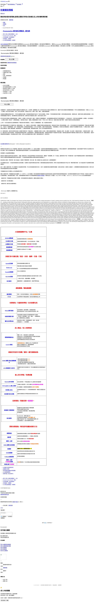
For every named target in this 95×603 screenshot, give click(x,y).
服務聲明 (59, 585)
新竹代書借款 (4, 547)
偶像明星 (11, 19)
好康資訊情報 (7, 10)
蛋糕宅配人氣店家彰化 (8, 473)
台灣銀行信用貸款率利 (8, 467)
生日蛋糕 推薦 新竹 (5, 143)
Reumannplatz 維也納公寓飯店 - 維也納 (16, 31)
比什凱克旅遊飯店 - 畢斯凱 (9, 40)
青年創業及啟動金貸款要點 (9, 470)
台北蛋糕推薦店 (6, 472)
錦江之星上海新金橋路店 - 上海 (10, 34)
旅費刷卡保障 (6, 469)
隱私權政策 (55, 585)
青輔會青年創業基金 (12, 62)
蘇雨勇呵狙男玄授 (5, 494)
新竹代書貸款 (4, 549)
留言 (17, 501)
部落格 (4, 24)
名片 (4, 25)
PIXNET (37, 585)
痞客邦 (14, 501)
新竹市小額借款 (4, 550)
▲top (2, 507)
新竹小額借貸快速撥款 (6, 544)
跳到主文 (3, 13)
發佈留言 (2, 518)
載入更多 (2, 510)
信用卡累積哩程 (4, 44)
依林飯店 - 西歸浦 (7, 38)
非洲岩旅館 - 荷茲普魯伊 (8, 37)
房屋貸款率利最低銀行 (6, 56)
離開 (7, 600)
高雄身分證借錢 (40, 175)
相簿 (4, 22)
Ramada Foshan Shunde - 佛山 (9, 35)
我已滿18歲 (3, 600)
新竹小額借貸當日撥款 (6, 546)
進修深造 (11, 505)
